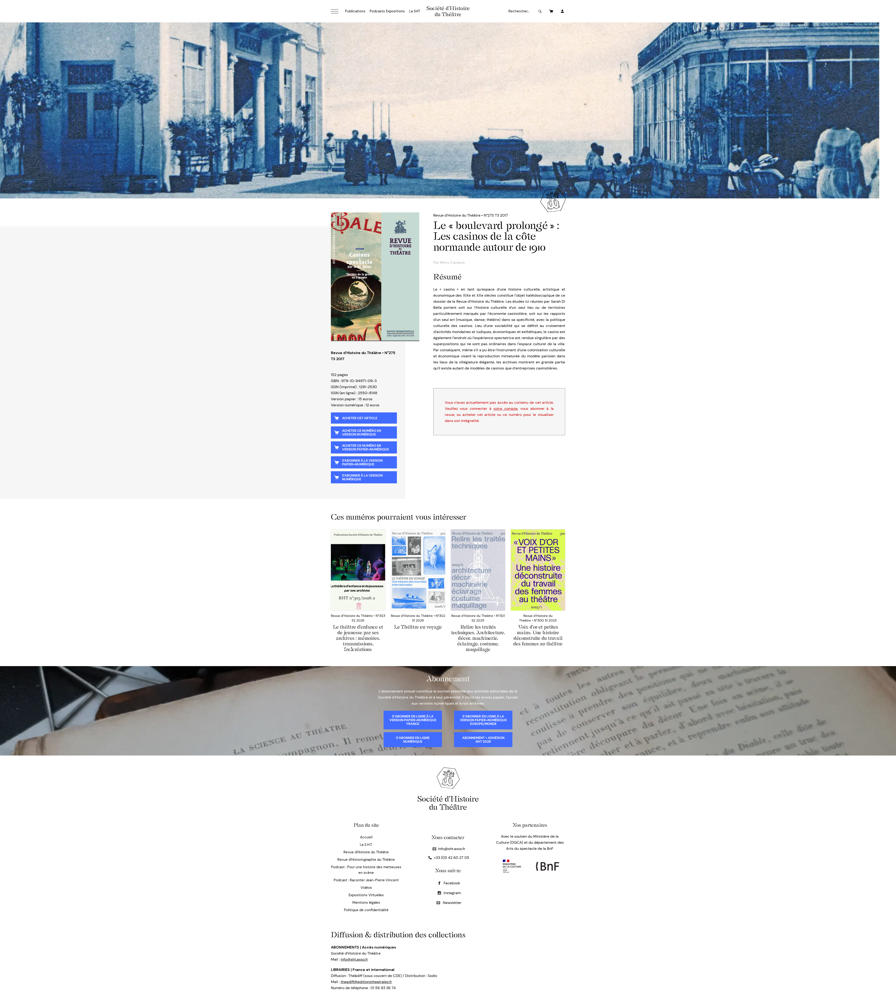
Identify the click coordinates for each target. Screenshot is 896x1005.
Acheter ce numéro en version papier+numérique (365, 447)
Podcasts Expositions (387, 11)
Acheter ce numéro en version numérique (361, 432)
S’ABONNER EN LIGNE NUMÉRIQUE (413, 740)
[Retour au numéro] (375, 277)
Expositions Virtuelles (366, 895)
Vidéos (366, 887)
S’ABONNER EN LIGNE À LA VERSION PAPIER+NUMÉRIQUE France (412, 720)
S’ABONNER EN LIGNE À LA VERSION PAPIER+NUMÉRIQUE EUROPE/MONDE (483, 720)
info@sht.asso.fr (451, 848)
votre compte (505, 408)
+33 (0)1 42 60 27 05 (451, 857)
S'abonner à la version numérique (362, 477)
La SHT (414, 11)
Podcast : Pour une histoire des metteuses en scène (366, 870)
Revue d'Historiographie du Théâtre (366, 859)
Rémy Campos (452, 262)
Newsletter (452, 902)
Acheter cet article (359, 418)
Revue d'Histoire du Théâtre (366, 852)
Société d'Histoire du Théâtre (448, 11)
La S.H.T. (366, 844)
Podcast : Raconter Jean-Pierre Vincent (366, 880)
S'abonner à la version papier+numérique (362, 462)
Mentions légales (366, 902)
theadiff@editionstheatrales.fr (366, 981)
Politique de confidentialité (366, 910)
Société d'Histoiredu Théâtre (448, 802)
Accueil (366, 837)
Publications (355, 11)
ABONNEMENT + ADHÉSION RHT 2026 (483, 740)
